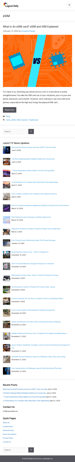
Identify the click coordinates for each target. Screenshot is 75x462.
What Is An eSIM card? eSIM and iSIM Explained (30, 26)
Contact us (7, 442)
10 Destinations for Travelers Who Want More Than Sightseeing (26, 401)
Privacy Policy (8, 438)
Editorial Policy (8, 430)
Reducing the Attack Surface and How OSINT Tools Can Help (25, 389)
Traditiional (33, 120)
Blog (8, 116)
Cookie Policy (8, 427)
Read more (9, 110)
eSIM (13, 120)
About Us (6, 423)
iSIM (18, 120)
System (24, 120)
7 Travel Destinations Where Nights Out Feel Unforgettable (24, 397)
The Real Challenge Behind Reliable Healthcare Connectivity (24, 393)
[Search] (31, 131)
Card (8, 120)
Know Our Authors (9, 434)
